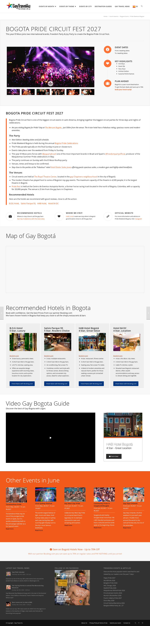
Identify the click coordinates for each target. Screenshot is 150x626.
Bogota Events (124, 16)
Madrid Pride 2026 (110, 588)
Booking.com (14, 356)
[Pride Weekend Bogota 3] (43, 92)
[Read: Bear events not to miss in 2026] (8, 604)
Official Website (124, 213)
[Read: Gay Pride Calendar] (8, 573)
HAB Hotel (41, 203)
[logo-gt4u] (21, 6)
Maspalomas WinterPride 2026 (114, 590)
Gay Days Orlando (130, 503)
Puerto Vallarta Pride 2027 (113, 598)
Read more (9, 529)
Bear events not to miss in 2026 (22, 602)
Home (105, 16)
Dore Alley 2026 (109, 600)
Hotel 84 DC (53, 203)
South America (113, 16)
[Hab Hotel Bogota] (123, 437)
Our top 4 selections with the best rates (30, 219)
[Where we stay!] (59, 216)
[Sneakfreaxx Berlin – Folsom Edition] (2, 313)
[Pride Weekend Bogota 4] (50, 67)
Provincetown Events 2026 (113, 593)
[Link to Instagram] (142, 623)
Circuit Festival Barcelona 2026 (114, 603)
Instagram (138, 219)
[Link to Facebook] (139, 623)
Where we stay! (74, 213)
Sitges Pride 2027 (109, 578)
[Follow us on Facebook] (72, 605)
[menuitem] (47, 6)
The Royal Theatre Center (45, 176)
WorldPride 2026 (109, 580)
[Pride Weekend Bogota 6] (73, 92)
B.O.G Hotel (14, 203)
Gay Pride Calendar (18, 572)
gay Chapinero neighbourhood (83, 176)
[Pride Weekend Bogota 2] (58, 92)
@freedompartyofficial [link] (115, 154)
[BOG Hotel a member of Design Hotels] (23, 342)
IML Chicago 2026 (110, 585)
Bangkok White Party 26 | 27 (113, 605)
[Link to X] (135, 623)
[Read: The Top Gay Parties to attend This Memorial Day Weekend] (8, 587)
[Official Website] (108, 216)
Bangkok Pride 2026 (110, 583)
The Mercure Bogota (53, 127)
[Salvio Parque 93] (57, 342)
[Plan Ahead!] (107, 83)
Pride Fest (16, 186)
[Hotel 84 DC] (126, 342)
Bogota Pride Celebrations (66, 143)
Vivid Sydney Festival (43, 503)
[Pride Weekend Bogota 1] (87, 92)
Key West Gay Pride (72, 503)
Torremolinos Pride (13, 504)
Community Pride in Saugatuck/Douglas (102, 504)
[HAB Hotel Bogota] (92, 342)
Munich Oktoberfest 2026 (112, 595)
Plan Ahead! (122, 81)
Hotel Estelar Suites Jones (61, 167)
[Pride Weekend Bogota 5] (28, 92)
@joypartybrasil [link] (49, 154)
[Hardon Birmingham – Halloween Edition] (148, 313)
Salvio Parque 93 (28, 203)
